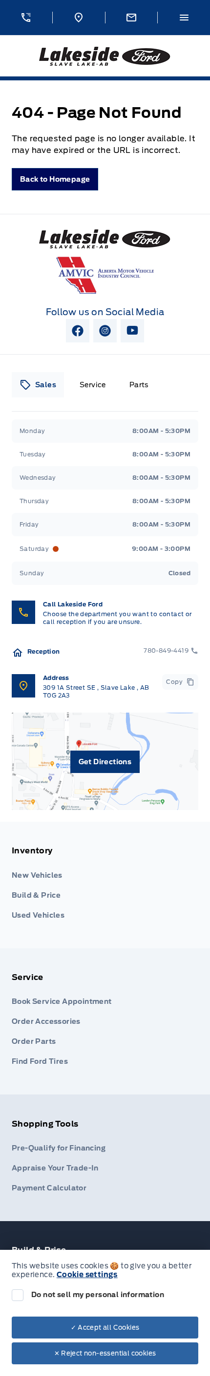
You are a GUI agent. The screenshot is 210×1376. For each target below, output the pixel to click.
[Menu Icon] (184, 17)
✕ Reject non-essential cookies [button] (105, 1353)
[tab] (38, 384)
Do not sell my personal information (97, 1295)
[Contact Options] (131, 17)
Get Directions (105, 762)
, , (96, 691)
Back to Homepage (55, 179)
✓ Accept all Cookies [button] (105, 1327)
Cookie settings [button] (87, 1274)
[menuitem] (105, 885)
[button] (26, 17)
